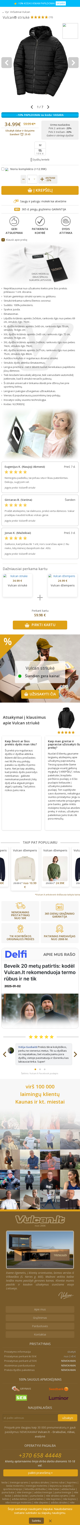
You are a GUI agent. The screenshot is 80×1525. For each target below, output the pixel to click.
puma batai (8, 1492)
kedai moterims (15, 1485)
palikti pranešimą (39, 1473)
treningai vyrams (19, 1482)
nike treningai (24, 1492)
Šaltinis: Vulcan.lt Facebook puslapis (39, 1073)
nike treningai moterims (18, 1502)
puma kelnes (36, 1499)
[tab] (21, 742)
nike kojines (69, 1499)
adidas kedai (21, 1495)
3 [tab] (44, 1069)
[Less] (23, 179)
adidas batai (68, 1489)
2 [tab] (40, 1069)
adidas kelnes (19, 1499)
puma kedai (36, 1495)
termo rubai (58, 1482)
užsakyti (67, 1418)
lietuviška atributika (35, 1489)
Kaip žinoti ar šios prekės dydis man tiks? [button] (21, 743)
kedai (5, 1482)
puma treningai (63, 1492)
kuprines (72, 1482)
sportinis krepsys (12, 1489)
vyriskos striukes (40, 1482)
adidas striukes (59, 1502)
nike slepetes (41, 1502)
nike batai (53, 1489)
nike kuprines (53, 1499)
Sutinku (36, 1520)
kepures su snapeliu (61, 1485)
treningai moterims (36, 1485)
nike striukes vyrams (57, 1495)
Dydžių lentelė (41, 159)
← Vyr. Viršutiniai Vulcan (16, 12)
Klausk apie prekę (16, 239)
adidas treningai (43, 1492)
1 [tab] (35, 1069)
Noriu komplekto (21, 169)
